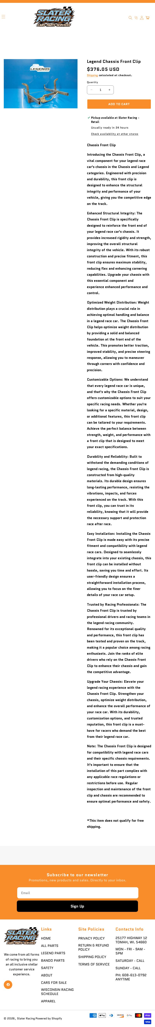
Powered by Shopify (49, 1018)
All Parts (49, 946)
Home (46, 938)
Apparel (48, 1001)
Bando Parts (53, 960)
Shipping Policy (92, 957)
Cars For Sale (54, 983)
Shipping (92, 75)
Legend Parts (53, 953)
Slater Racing (26, 1018)
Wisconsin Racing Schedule (57, 992)
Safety (47, 968)
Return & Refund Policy (93, 947)
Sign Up (77, 906)
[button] (130, 18)
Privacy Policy (91, 938)
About (46, 975)
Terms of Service (94, 964)
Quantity (92, 82)
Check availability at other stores (114, 134)
